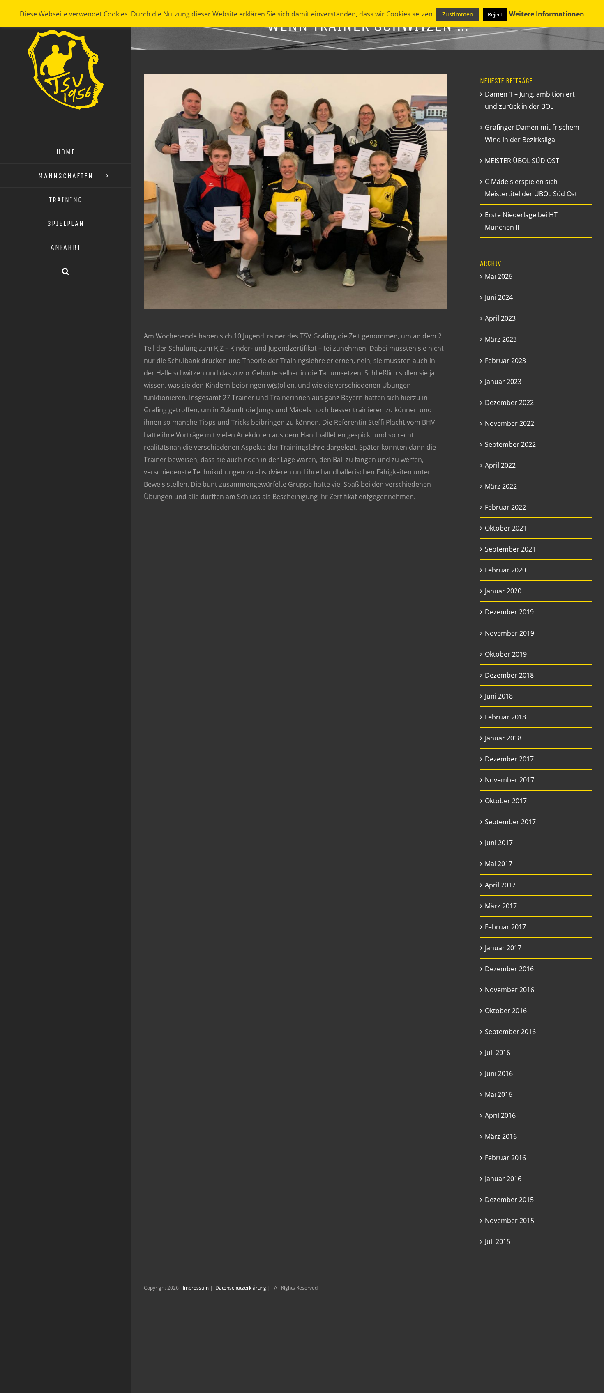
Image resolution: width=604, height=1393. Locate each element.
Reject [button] (495, 14)
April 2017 (500, 885)
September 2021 (510, 549)
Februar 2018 (505, 717)
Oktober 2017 (506, 800)
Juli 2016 (497, 1052)
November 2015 (509, 1220)
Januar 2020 (503, 590)
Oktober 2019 (506, 654)
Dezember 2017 (509, 758)
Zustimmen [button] (457, 14)
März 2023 (501, 339)
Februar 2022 (505, 507)
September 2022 (510, 444)
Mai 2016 (498, 1094)
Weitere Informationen (546, 13)
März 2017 (501, 905)
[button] (65, 271)
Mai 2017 (498, 863)
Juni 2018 (499, 696)
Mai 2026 (498, 276)
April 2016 (500, 1115)
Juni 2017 (499, 842)
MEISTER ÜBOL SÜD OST (522, 160)
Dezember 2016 (509, 968)
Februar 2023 (505, 360)
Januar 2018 (503, 737)
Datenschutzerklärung (241, 1287)
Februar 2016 (505, 1157)
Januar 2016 (503, 1178)
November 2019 (509, 633)
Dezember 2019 (509, 611)
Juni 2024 (499, 297)
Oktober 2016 (506, 1010)
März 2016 (501, 1136)
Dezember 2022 (509, 402)
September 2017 (510, 821)
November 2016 (509, 989)
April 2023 (500, 318)
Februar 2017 (505, 926)
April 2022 (500, 465)
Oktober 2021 (506, 528)
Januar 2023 (503, 381)
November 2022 (509, 423)
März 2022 (501, 486)
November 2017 (509, 779)
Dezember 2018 (509, 675)
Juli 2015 (497, 1241)
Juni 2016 (499, 1073)
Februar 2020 (505, 570)
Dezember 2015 (509, 1199)
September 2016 (510, 1031)
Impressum (196, 1287)
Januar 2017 (503, 947)
